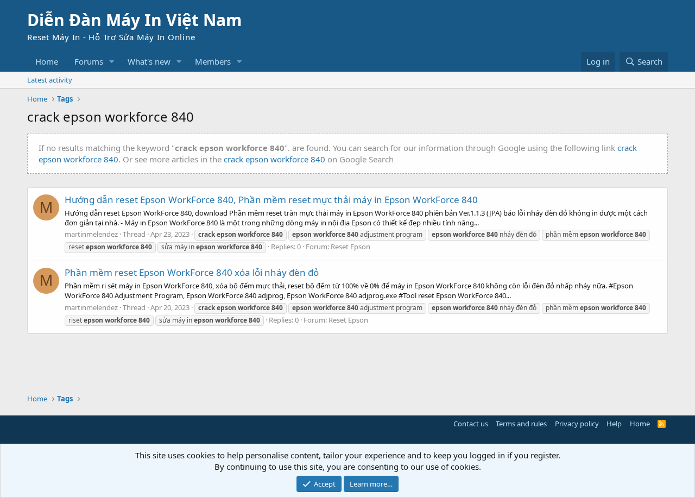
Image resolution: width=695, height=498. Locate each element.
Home (46, 61)
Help (614, 423)
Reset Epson (350, 246)
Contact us (470, 423)
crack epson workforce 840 (274, 159)
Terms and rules (521, 423)
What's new (149, 61)
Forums (88, 61)
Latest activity (49, 80)
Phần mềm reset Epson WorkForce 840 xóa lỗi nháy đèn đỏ (192, 272)
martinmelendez (91, 234)
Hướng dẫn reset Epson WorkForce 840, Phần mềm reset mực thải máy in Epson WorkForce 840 (271, 199)
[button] (111, 62)
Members (213, 61)
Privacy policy (577, 423)
